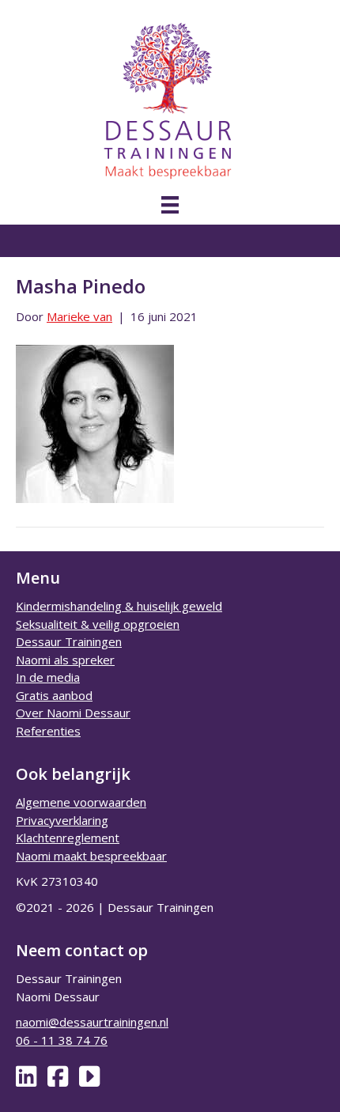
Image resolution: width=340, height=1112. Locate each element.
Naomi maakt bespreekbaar (91, 856)
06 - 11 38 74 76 (62, 1040)
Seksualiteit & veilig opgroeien (97, 624)
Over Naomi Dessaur (73, 713)
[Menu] (170, 205)
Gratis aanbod (54, 695)
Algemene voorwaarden (81, 802)
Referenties (48, 731)
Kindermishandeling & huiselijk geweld (119, 606)
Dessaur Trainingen (69, 641)
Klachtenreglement (67, 837)
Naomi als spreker (65, 660)
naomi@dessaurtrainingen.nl (92, 1022)
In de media (48, 677)
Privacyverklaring (62, 820)
